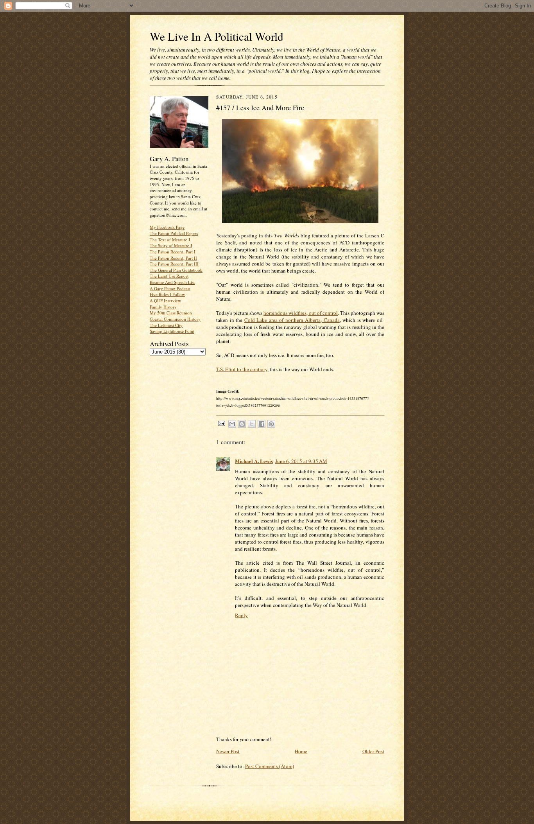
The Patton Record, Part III (174, 264)
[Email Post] (221, 423)
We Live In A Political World (216, 36)
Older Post (373, 751)
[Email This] (232, 424)
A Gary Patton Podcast (170, 288)
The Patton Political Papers (174, 233)
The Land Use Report (169, 276)
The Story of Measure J (171, 245)
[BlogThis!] (242, 424)
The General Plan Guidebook (176, 270)
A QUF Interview (165, 300)
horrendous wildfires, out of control (300, 312)
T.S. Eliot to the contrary (241, 369)
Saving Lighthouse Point (172, 331)
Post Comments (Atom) (269, 766)
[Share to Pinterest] (271, 424)
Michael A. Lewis (254, 461)
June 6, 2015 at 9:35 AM (301, 461)
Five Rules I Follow (167, 294)
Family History (163, 307)
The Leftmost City (166, 325)
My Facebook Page (167, 227)
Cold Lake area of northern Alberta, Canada (292, 319)
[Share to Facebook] (261, 424)
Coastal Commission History (175, 319)
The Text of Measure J (170, 239)
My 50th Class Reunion (171, 313)
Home (301, 751)
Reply (241, 615)
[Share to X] (252, 424)
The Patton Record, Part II (173, 258)
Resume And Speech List (172, 282)
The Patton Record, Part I (172, 252)
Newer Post (228, 751)
